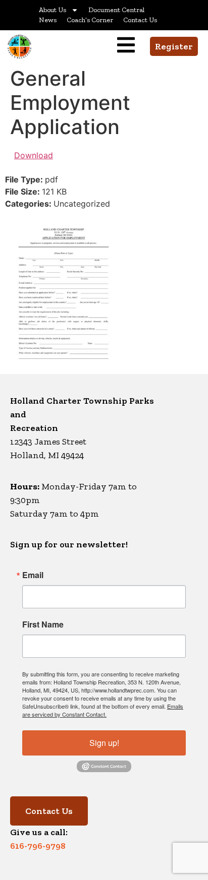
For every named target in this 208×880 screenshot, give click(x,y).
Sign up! (104, 742)
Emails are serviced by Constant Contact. (102, 710)
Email (32, 575)
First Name (43, 624)
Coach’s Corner (90, 20)
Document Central (116, 10)
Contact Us (140, 20)
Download (33, 155)
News (48, 20)
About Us (52, 10)
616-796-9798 (38, 845)
